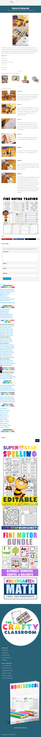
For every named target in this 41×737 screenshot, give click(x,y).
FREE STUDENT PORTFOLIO (20, 727)
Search (3, 437)
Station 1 (19, 104)
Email (5, 268)
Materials (19, 91)
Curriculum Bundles (6, 665)
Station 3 (19, 134)
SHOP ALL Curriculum (7, 673)
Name (5, 263)
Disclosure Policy (6, 655)
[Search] (29, 1)
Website (5, 273)
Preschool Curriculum (7, 668)
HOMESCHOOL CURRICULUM (7, 302)
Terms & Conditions (6, 657)
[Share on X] (1, 372)
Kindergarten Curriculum (7, 670)
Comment (6, 251)
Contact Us (4, 660)
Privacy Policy (5, 650)
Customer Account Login (7, 678)
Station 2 (19, 119)
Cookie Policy (5, 652)
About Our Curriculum (7, 675)
